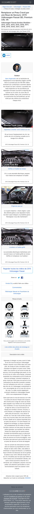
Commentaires (17, 287)
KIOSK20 (28, 478)
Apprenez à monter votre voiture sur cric (17, 129)
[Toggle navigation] (30, 2)
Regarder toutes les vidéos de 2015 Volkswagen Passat (17, 270)
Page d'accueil (7, 7)
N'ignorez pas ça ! (17, 206)
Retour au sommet (17, 487)
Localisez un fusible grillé (17, 247)
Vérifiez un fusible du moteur (17, 169)
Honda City (9, 283)
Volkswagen (17, 7)
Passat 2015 (26, 7)
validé (8, 55)
